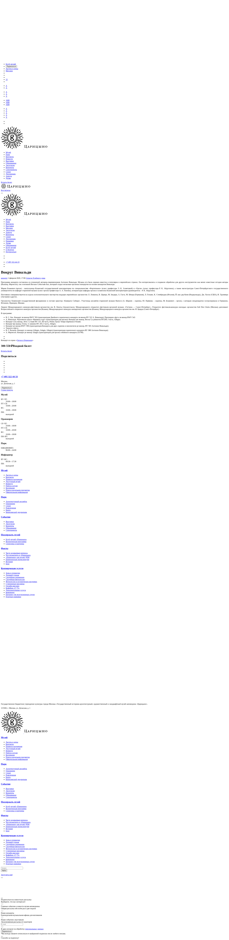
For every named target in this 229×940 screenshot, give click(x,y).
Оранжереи (10, 504)
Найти (4, 870)
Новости (9, 159)
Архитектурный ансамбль (16, 501)
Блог (8, 564)
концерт (4, 278)
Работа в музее (12, 486)
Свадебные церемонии (15, 577)
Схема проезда (7, 390)
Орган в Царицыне (24, 340)
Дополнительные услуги (16, 590)
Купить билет (6, 182)
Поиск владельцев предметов (18, 490)
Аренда (9, 176)
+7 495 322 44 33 (9, 376)
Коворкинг (10, 592)
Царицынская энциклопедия (17, 559)
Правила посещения (14, 479)
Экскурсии (10, 165)
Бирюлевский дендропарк (16, 512)
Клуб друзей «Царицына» (16, 539)
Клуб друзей (11, 247)
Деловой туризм (12, 575)
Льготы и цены (12, 475)
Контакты (10, 157)
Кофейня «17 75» (13, 588)
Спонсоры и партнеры (15, 544)
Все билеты (5, 190)
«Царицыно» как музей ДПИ (17, 557)
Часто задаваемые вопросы (17, 553)
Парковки (10, 241)
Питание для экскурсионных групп (20, 595)
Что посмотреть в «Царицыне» (18, 555)
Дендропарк (11, 174)
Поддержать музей (10, 535)
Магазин (9, 228)
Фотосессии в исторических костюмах (21, 582)
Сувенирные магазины (15, 584)
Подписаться (11, 252)
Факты (4, 548)
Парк (8, 155)
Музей (8, 152)
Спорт (8, 172)
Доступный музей (13, 482)
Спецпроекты (11, 170)
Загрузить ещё (7, 875)
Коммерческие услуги (12, 568)
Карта (8, 510)
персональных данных (34, 929)
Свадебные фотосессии (15, 579)
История (9, 562)
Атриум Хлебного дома (35, 278)
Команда (9, 484)
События (5, 517)
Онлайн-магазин (12, 586)
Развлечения (11, 508)
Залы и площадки (13, 573)
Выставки (10, 161)
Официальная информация (17, 492)
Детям (8, 178)
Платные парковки (13, 597)
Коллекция (10, 488)
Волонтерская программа (16, 542)
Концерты (10, 167)
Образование (11, 163)
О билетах (10, 250)
